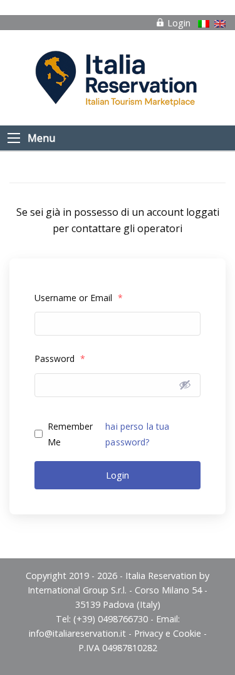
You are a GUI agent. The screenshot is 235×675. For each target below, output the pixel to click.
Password (59, 358)
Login (178, 23)
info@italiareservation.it (77, 633)
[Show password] (185, 384)
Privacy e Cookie (167, 633)
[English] (220, 24)
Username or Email (78, 298)
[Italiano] (203, 24)
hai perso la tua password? (137, 434)
